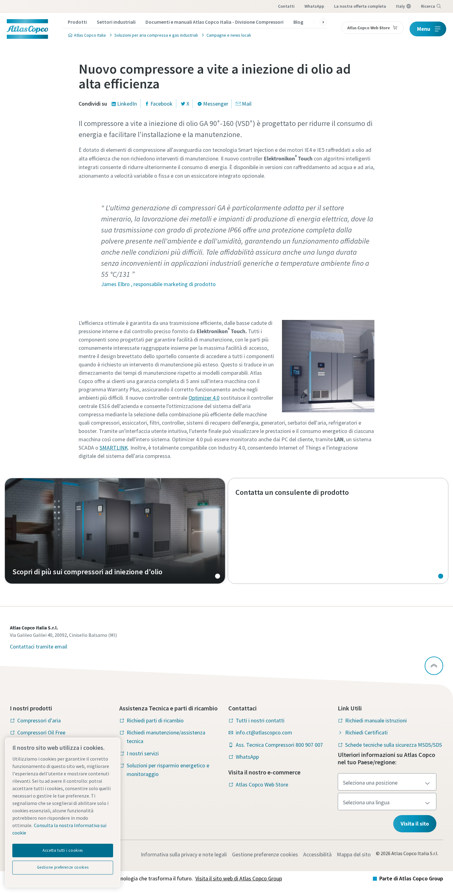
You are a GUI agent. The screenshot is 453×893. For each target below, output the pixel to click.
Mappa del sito (354, 854)
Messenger (215, 103)
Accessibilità (317, 854)
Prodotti (77, 22)
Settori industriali (116, 22)
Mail (246, 103)
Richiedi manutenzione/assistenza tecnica (166, 737)
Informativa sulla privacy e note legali (184, 854)
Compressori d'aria (39, 720)
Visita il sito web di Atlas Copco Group (238, 878)
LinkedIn (127, 103)
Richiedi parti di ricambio (155, 720)
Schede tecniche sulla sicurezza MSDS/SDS (393, 744)
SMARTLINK (114, 447)
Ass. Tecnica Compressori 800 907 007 (279, 744)
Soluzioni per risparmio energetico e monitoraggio (168, 770)
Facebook (161, 103)
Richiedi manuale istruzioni (376, 720)
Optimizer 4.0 (204, 397)
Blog (298, 22)
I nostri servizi (143, 753)
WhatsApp (314, 6)
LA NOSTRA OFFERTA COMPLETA (360, 6)
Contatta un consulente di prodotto (338, 531)
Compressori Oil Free (41, 732)
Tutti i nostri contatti (260, 720)
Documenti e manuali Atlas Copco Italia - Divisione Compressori (214, 22)
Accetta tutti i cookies (63, 850)
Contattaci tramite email (38, 646)
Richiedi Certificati (366, 732)
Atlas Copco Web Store (262, 784)
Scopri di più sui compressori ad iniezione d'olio (115, 531)
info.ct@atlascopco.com (264, 732)
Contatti (286, 6)
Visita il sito (415, 823)
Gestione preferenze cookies (265, 854)
